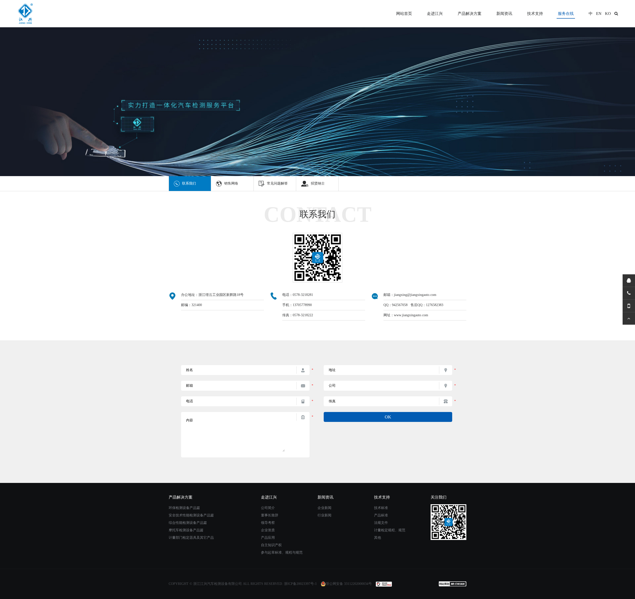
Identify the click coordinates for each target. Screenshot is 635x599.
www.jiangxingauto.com (411, 315)
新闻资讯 (504, 13)
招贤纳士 (318, 183)
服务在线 (566, 13)
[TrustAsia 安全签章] (384, 584)
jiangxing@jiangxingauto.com (415, 295)
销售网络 (231, 183)
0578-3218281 (303, 295)
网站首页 (404, 13)
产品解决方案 (469, 13)
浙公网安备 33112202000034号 (349, 584)
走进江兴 (435, 13)
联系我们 (189, 183)
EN (599, 13)
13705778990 (302, 305)
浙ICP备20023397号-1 (300, 584)
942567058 (400, 305)
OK (388, 416)
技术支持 (535, 13)
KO (608, 13)
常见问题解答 (277, 183)
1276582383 (434, 305)
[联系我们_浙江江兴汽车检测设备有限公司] (18, 13)
